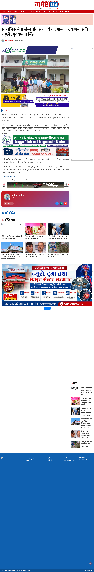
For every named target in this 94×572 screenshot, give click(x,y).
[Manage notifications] (90, 563)
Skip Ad (47, 308)
